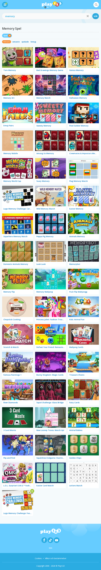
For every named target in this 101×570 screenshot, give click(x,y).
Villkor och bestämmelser (55, 558)
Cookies (38, 558)
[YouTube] (56, 540)
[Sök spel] (96, 4)
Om (50, 548)
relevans (6, 41)
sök (96, 16)
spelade (25, 41)
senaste (16, 41)
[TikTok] (50, 540)
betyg (33, 41)
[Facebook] (44, 540)
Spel (5, 35)
